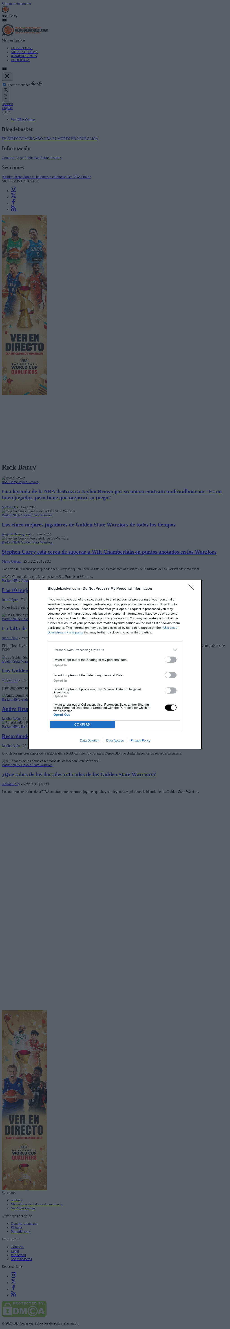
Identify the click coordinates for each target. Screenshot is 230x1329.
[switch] (171, 660)
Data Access (115, 740)
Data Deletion (89, 740)
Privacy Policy (140, 740)
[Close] (192, 589)
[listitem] (115, 649)
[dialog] (115, 664)
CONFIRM (82, 724)
